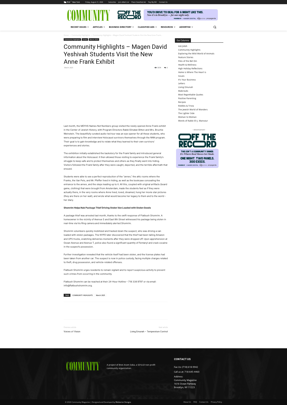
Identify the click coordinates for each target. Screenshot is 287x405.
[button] (214, 27)
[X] (74, 74)
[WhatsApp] (87, 74)
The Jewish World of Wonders (193, 109)
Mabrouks (183, 90)
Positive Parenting (187, 98)
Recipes (182, 102)
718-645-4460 (191, 371)
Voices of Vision (72, 331)
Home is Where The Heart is (192, 72)
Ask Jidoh (182, 46)
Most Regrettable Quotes (190, 94)
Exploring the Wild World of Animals (196, 53)
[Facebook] (67, 74)
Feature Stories (185, 57)
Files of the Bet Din (187, 61)
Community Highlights (81, 35)
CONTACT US (182, 359)
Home (66, 35)
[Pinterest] (80, 74)
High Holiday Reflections (190, 68)
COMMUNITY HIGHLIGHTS (82, 295)
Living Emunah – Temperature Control (149, 331)
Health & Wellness (187, 64)
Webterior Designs (123, 402)
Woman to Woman (187, 117)
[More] (94, 74)
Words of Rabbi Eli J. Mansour (193, 120)
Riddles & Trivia (186, 105)
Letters (181, 83)
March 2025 (94, 39)
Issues (85, 39)
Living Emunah (185, 87)
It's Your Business (187, 79)
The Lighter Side (186, 113)
